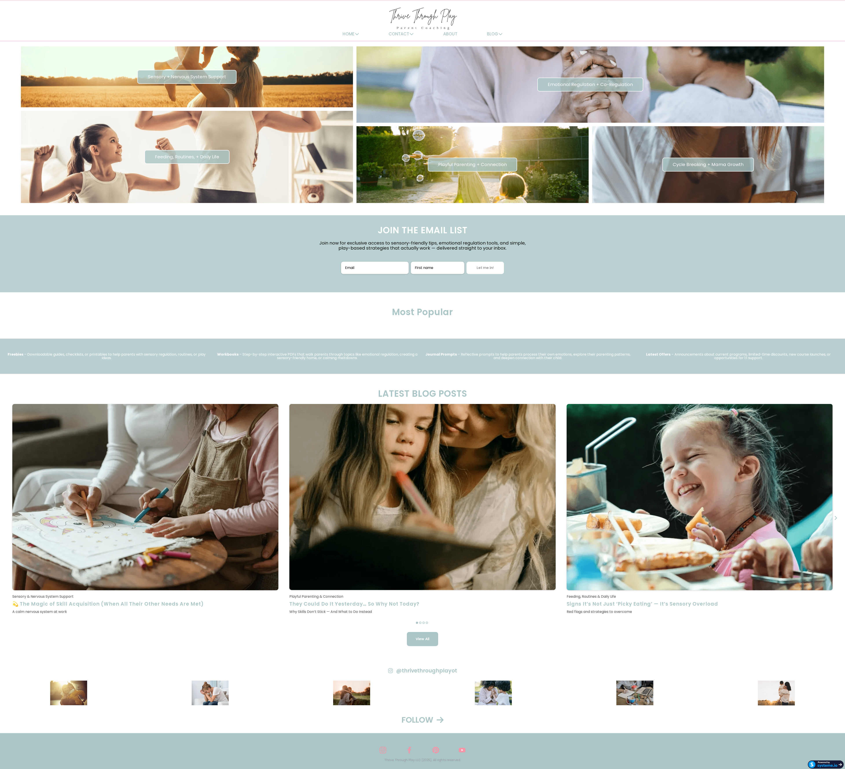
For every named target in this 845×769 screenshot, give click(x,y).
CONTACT (399, 34)
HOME (349, 34)
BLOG (492, 34)
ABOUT (450, 34)
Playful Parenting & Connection (316, 596)
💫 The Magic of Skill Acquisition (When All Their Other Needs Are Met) (108, 604)
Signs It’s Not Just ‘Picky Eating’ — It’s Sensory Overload (642, 604)
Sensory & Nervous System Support (42, 596)
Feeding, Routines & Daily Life (591, 596)
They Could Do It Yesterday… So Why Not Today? (354, 604)
